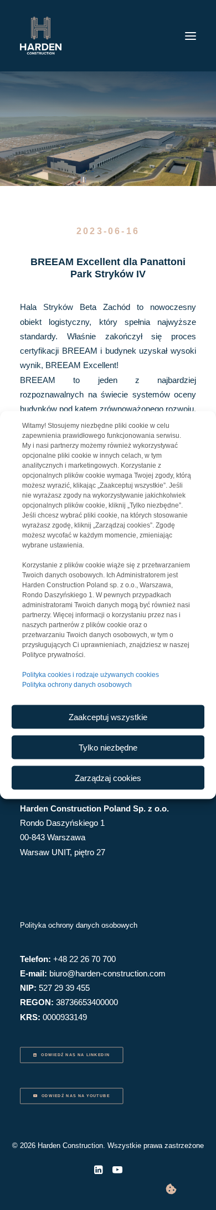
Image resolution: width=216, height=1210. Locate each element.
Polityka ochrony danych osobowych (77, 685)
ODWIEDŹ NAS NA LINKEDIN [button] (75, 1055)
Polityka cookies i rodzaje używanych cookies (90, 675)
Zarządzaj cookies (108, 777)
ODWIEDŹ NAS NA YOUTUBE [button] (76, 1096)
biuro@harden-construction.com (107, 973)
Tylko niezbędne (108, 747)
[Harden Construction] (40, 35)
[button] (190, 35)
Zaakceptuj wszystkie (108, 716)
